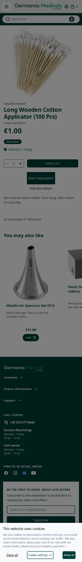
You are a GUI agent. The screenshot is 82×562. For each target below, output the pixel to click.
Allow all (69, 555)
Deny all (12, 555)
